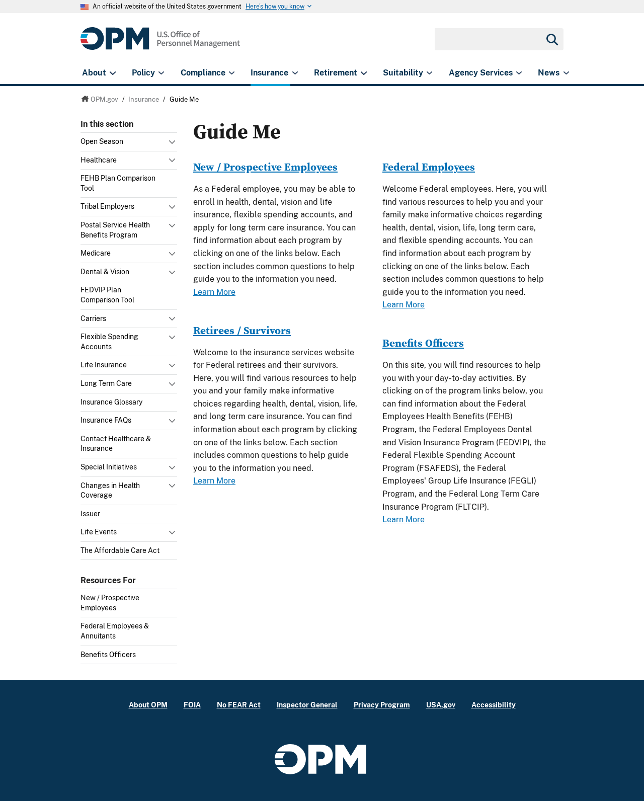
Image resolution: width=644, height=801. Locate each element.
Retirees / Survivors (242, 330)
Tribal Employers (107, 206)
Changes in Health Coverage (110, 491)
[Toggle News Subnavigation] (566, 73)
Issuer (90, 514)
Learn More (214, 292)
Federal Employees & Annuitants (114, 631)
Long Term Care (106, 383)
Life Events (98, 532)
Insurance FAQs (105, 420)
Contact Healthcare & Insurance (115, 444)
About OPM (148, 704)
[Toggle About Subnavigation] (112, 73)
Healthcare (98, 160)
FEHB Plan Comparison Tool (117, 183)
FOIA (192, 704)
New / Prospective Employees (109, 603)
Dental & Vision (104, 272)
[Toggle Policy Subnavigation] (161, 73)
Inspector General (307, 704)
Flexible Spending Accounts (109, 342)
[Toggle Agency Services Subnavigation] (519, 73)
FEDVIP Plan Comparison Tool (107, 295)
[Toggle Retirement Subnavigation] (363, 73)
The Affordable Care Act (119, 550)
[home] (160, 44)
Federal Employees (428, 166)
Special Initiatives (108, 467)
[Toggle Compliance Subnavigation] (231, 73)
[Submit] (551, 39)
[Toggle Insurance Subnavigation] (295, 73)
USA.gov (440, 704)
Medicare (95, 253)
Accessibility (493, 704)
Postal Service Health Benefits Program (115, 230)
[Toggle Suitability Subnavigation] (429, 73)
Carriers (93, 318)
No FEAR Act (239, 704)
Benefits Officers (108, 655)
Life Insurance (103, 365)
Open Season (101, 141)
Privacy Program (382, 704)
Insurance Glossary (111, 402)
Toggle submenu (173, 144)
